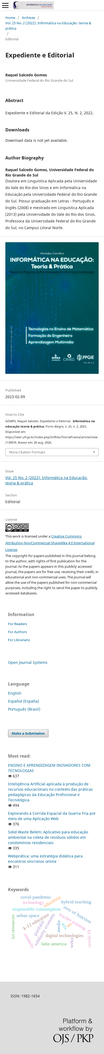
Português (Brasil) (24, 709)
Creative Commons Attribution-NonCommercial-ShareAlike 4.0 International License (49, 543)
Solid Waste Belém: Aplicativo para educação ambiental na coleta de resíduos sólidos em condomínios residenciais (48, 837)
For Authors (17, 631)
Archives (28, 17)
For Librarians (19, 639)
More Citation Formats (27, 452)
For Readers (17, 623)
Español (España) (23, 701)
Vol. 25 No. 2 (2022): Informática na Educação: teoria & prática (48, 26)
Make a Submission (28, 733)
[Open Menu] (5, 5)
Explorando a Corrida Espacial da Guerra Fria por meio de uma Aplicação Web (52, 816)
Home (10, 17)
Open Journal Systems (27, 662)
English (14, 693)
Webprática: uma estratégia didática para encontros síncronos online (45, 858)
